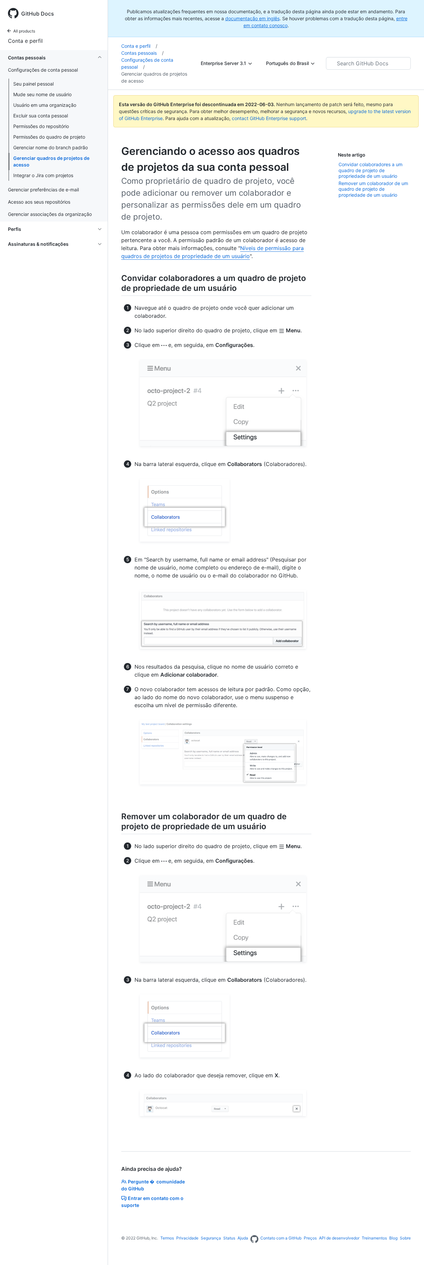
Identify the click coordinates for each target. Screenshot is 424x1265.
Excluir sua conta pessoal (40, 115)
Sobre (405, 1237)
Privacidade (187, 1237)
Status (229, 1237)
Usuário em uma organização (44, 105)
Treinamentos (374, 1237)
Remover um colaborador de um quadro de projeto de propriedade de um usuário (373, 189)
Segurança (211, 1237)
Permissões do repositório (41, 126)
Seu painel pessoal (33, 84)
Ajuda (243, 1237)
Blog (393, 1237)
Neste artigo (351, 155)
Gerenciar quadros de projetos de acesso (51, 161)
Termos (167, 1237)
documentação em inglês (252, 18)
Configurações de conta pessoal (147, 63)
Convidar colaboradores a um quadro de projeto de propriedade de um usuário (370, 170)
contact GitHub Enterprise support (269, 118)
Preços (310, 1237)
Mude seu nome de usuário (42, 94)
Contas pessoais (142, 53)
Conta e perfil (25, 40)
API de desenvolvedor (339, 1237)
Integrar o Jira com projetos (43, 175)
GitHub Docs (37, 13)
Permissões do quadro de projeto (49, 137)
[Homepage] (254, 1239)
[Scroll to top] (409, 1250)
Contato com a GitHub (280, 1237)
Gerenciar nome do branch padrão (50, 147)
